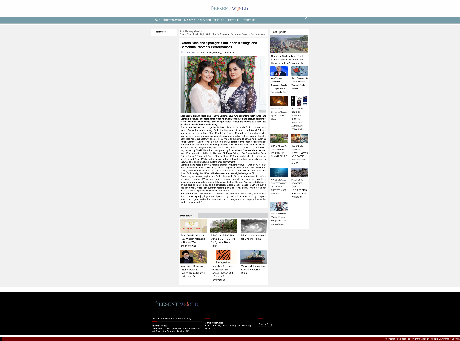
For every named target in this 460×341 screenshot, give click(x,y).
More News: (186, 216)
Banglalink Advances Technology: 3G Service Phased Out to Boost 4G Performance (222, 273)
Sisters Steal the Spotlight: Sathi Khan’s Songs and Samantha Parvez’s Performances (222, 34)
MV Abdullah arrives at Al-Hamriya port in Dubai (253, 270)
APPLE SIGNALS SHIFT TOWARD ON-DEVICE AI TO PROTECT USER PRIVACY (279, 187)
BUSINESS (189, 20)
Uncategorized (192, 31)
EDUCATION (204, 20)
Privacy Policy (265, 324)
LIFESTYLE (233, 20)
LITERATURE (248, 20)
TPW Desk (190, 52)
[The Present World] (230, 8)
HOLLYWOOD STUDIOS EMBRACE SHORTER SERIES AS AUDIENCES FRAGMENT (297, 119)
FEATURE (219, 20)
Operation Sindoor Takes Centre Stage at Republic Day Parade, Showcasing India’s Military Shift (288, 59)
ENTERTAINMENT (172, 20)
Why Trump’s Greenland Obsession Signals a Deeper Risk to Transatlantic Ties (279, 85)
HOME (157, 20)
